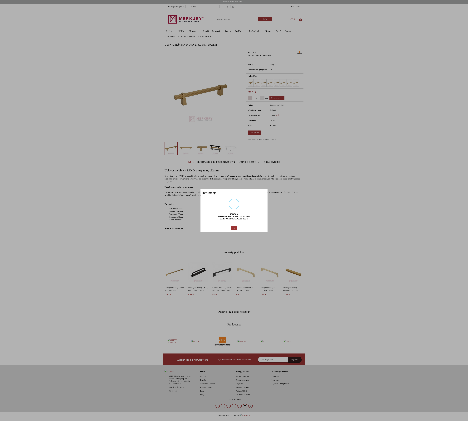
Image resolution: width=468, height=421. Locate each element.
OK (234, 228)
